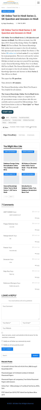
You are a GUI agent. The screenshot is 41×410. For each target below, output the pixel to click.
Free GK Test (14, 117)
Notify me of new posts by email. (14, 345)
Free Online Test (6, 120)
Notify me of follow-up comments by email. (17, 341)
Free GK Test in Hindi (24, 117)
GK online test (11, 53)
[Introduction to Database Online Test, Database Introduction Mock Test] (29, 178)
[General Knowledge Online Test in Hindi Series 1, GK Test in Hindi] (11, 178)
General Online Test (8, 11)
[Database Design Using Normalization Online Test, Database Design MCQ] (11, 156)
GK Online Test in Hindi (28, 120)
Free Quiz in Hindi (17, 120)
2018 (7, 117)
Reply (37, 218)
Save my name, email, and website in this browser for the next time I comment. (20, 336)
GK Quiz (4, 122)
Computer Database (10, 151)
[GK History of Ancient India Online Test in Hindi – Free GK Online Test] (29, 156)
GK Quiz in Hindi (12, 122)
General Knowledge (28, 151)
